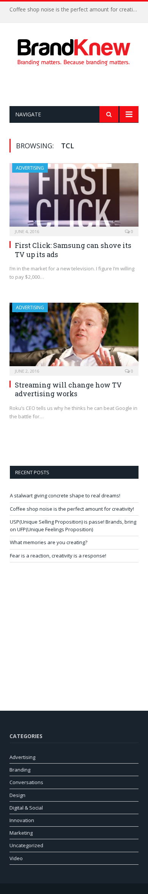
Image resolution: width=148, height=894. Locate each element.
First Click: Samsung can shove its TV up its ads (73, 250)
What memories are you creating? (48, 542)
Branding (19, 769)
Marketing (21, 832)
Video (16, 858)
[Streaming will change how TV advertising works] (74, 337)
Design (17, 795)
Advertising (30, 168)
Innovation (21, 820)
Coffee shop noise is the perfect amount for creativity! (75, 9)
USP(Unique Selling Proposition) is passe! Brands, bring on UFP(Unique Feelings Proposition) (73, 525)
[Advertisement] (78, 85)
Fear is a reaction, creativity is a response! (58, 555)
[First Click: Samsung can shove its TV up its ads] (74, 197)
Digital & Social (26, 807)
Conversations (26, 782)
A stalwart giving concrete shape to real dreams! (65, 495)
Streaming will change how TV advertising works (68, 389)
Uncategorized (26, 845)
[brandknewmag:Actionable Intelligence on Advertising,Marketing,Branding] (74, 51)
